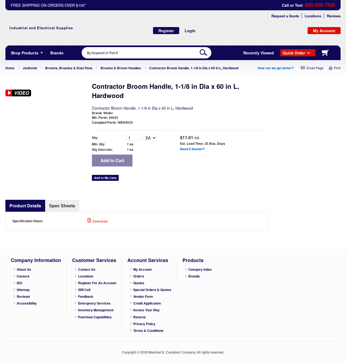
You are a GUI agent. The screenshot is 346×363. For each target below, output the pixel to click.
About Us (24, 269)
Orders (138, 276)
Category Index (200, 269)
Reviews (334, 15)
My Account (142, 269)
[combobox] (146, 52)
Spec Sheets (62, 205)
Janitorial (30, 68)
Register (166, 30)
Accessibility (27, 303)
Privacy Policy (144, 324)
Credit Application (147, 303)
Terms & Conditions (148, 330)
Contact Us (86, 269)
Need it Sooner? (192, 148)
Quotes (138, 283)
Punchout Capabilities (95, 317)
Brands (194, 276)
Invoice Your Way (146, 310)
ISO (19, 283)
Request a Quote (285, 15)
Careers (23, 276)
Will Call (84, 289)
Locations (313, 15)
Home (10, 68)
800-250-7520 (320, 5)
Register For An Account (97, 283)
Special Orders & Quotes (152, 289)
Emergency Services (94, 303)
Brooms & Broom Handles (121, 68)
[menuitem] (57, 52)
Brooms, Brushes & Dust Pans (68, 68)
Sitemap (23, 289)
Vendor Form (143, 296)
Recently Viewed (258, 52)
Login (190, 30)
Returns (139, 317)
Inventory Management (96, 310)
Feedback (85, 296)
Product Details (25, 205)
